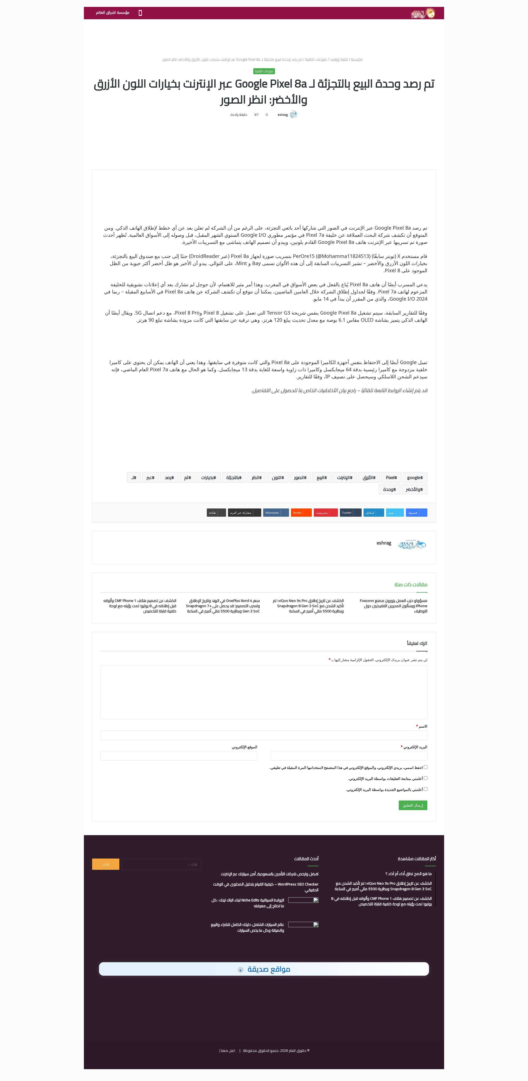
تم (186, 477)
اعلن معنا (228, 1050)
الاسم (421, 726)
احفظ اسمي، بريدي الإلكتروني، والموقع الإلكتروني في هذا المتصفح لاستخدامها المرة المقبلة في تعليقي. (346, 767)
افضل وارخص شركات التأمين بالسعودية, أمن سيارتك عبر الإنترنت (269, 874)
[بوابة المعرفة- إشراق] (423, 13)
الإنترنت (343, 477)
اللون (276, 477)
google (413, 477)
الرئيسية (357, 59)
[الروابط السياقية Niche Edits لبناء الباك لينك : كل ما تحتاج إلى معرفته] (303, 907)
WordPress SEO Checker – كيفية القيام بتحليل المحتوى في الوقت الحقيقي (265, 887)
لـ (132, 477)
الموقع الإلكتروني (244, 746)
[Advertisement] (264, 37)
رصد (168, 477)
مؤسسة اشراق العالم (112, 12)
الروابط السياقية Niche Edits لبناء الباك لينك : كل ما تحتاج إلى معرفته (247, 902)
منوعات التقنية (316, 59)
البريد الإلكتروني (414, 746)
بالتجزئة (232, 477)
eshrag (283, 114)
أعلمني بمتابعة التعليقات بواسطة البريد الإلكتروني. (385, 778)
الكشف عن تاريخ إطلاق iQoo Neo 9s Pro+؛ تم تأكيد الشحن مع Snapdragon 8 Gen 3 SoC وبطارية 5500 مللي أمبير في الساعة (308, 606)
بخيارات (207, 477)
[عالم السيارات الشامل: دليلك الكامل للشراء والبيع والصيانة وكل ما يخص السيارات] (303, 932)
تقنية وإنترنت (339, 59)
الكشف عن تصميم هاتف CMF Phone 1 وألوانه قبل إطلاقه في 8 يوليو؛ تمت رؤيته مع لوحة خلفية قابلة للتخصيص (139, 606)
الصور (299, 477)
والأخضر (413, 489)
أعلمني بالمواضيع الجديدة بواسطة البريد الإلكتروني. (384, 789)
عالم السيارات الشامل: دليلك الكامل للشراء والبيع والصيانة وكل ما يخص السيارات (247, 927)
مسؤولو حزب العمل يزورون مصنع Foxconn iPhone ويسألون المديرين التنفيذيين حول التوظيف (393, 606)
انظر (255, 477)
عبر (149, 477)
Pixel (390, 477)
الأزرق (368, 477)
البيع (320, 477)
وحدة (388, 489)
